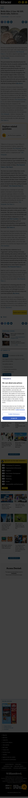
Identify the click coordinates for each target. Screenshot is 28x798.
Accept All (14, 418)
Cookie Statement (20, 409)
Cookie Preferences (14, 414)
